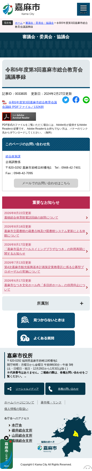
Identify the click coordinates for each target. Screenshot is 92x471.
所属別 (43, 303)
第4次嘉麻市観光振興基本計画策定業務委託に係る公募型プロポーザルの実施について (44, 269)
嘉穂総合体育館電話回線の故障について (31, 217)
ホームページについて (19, 402)
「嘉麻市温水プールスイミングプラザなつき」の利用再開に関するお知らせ (44, 251)
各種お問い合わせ (68, 388)
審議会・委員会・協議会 (39, 22)
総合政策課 (13, 156)
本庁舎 (17, 425)
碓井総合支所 (22, 430)
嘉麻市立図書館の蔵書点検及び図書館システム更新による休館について (44, 233)
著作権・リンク (51, 402)
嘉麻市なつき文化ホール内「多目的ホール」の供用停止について (44, 287)
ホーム (19, 22)
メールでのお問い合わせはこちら (46, 183)
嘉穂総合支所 (22, 440)
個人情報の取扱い (16, 409)
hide (6, 438)
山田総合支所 (22, 435)
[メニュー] (83, 9)
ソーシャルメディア (27, 388)
